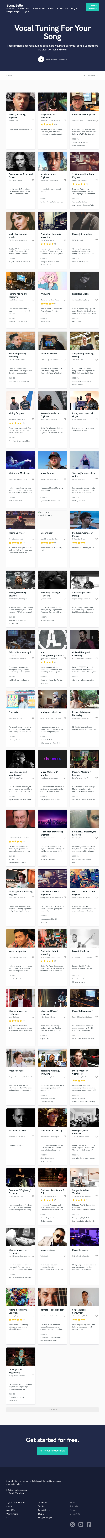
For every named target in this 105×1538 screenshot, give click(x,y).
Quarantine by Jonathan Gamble (83, 1221)
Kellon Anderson (46, 743)
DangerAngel (44, 919)
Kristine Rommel (86, 381)
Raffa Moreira (82, 1039)
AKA (73, 322)
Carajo (42, 1218)
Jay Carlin (75, 381)
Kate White (91, 800)
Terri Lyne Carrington (79, 202)
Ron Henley (25, 381)
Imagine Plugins (13, 11)
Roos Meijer (44, 1098)
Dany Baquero (45, 800)
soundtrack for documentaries (50, 1337)
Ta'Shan (11, 740)
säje (10, 262)
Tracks (51, 8)
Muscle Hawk (86, 859)
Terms (72, 1502)
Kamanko (92, 1158)
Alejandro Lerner (51, 1218)
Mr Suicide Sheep (46, 1161)
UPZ (10, 1278)
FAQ (8, 1518)
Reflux (19, 441)
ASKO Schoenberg (46, 1102)
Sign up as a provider (15, 1502)
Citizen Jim (54, 919)
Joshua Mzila (51, 202)
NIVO (74, 262)
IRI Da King (22, 620)
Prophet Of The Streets (48, 859)
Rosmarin (75, 1158)
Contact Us (75, 1514)
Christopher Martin (78, 982)
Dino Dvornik (13, 859)
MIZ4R (53, 800)
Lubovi (84, 800)
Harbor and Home (46, 680)
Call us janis (84, 1158)
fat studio (12, 979)
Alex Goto (75, 680)
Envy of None (13, 1397)
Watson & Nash (77, 384)
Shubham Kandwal (46, 265)
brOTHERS (44, 683)
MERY (29, 800)
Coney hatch (13, 1400)
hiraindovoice (21, 979)
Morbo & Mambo (46, 1221)
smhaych (60, 202)
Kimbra (74, 863)
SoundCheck (62, 8)
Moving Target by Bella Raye (81, 1218)
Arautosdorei (90, 680)
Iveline (82, 680)
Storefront (42, 1502)
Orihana (52, 1098)
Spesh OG (12, 322)
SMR (18, 322)
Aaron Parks (89, 205)
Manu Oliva (26, 441)
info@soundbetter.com (16, 1490)
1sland (74, 142)
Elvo (58, 501)
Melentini (43, 922)
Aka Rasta (91, 1039)
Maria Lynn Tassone (78, 145)
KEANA (74, 501)
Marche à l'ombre (78, 1102)
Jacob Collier (25, 262)
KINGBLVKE (13, 620)
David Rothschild (46, 740)
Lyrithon (43, 620)
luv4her (43, 202)
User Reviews (12, 1514)
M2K (10, 501)
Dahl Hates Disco (18, 1278)
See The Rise (58, 680)
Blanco (15, 501)
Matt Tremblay (90, 1102)
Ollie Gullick (76, 800)
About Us (10, 1510)
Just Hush (12, 381)
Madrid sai (12, 680)
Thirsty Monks (82, 142)
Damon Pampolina (78, 1098)
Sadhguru (43, 262)
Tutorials (74, 1506)
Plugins (74, 8)
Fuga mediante (14, 800)
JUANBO (23, 800)
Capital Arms (44, 1039)
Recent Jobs (23, 8)
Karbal (53, 501)
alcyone (19, 680)
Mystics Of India (53, 262)
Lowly (51, 1158)
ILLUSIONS (51, 620)
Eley (58, 800)
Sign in (26, 11)
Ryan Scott (56, 743)
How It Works (39, 8)
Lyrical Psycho (45, 501)
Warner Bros (76, 859)
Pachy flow (26, 680)
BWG (87, 262)
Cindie (79, 322)
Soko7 (26, 740)
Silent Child (44, 1158)
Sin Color (81, 501)
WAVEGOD (81, 262)
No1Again (24, 322)
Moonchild (16, 262)
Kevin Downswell (78, 979)
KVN (20, 501)
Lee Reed (22, 1397)
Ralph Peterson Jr (78, 205)
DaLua (74, 1039)
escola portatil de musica (48, 1341)
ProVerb (28, 1278)
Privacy (73, 1510)
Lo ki (18, 381)
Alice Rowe (19, 740)
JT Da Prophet (14, 624)
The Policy (12, 441)
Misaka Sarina (45, 322)
